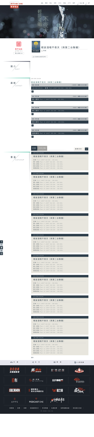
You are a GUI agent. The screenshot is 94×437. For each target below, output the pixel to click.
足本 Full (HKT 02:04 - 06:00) (45, 160)
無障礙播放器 (65, 408)
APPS (69, 4)
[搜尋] (89, 2)
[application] (59, 85)
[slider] (83, 85)
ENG (81, 3)
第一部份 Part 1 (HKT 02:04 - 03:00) (48, 162)
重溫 (64, 4)
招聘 (19, 408)
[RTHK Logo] (15, 4)
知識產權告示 (35, 408)
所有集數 (36, 51)
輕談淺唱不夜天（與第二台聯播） (47, 82)
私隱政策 (54, 408)
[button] (33, 85)
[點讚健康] (57, 370)
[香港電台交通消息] (11, 362)
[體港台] (36, 370)
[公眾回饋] (75, 362)
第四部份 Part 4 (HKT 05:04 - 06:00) (48, 168)
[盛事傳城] (79, 390)
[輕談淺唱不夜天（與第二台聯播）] (32, 92)
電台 (50, 4)
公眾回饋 (80, 362)
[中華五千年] (57, 400)
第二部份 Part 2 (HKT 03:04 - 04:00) (48, 164)
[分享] (33, 362)
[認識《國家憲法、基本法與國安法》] (36, 390)
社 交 (37, 362)
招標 (25, 408)
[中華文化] (14, 390)
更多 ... (33, 357)
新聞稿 (12, 408)
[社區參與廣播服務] (79, 380)
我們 (73, 4)
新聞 (54, 4)
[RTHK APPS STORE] (14, 400)
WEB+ (59, 4)
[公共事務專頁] (57, 380)
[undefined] (42, 3)
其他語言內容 (77, 408)
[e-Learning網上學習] (36, 380)
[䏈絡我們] (54, 362)
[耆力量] (57, 390)
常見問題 (45, 408)
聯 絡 (59, 362)
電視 (46, 4)
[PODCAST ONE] (36, 400)
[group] (78, 85)
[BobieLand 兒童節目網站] (79, 370)
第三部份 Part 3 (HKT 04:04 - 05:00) (48, 166)
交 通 (16, 362)
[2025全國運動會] (14, 370)
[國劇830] (14, 380)
